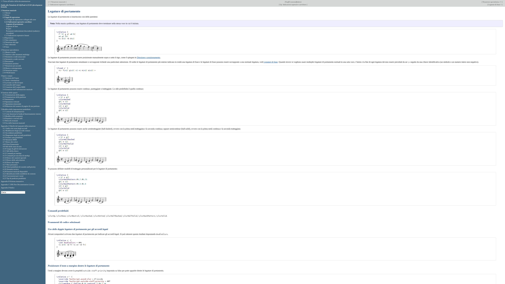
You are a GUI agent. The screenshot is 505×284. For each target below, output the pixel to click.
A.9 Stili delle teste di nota (12, 147)
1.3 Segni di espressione (11, 17)
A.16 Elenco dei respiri (11, 162)
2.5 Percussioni (8, 61)
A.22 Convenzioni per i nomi (13, 176)
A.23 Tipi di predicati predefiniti (14, 178)
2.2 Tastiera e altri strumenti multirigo (16, 54)
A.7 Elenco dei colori (10, 142)
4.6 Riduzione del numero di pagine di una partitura (21, 106)
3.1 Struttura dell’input (11, 78)
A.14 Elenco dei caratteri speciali (14, 158)
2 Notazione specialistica (10, 50)
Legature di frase (271, 62)
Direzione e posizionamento (148, 57)
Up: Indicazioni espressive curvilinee (293, 5)
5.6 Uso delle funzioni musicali (14, 123)
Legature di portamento (14, 24)
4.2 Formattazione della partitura (14, 97)
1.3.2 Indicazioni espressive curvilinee (18, 22)
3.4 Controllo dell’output (12, 85)
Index (299, 2)
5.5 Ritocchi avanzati (10, 121)
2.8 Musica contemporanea (12, 68)
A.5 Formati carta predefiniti (13, 137)
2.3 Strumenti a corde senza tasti (14, 57)
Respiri (8, 29)
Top (286, 2)
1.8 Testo (6, 47)
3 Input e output (6, 76)
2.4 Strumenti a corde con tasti (13, 59)
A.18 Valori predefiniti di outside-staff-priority (19, 167)
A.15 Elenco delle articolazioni (14, 160)
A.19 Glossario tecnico (11, 169)
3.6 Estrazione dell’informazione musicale (18, 89)
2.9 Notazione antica (10, 70)
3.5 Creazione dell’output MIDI (14, 87)
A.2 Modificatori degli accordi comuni (16, 131)
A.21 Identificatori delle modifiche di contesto (19, 174)
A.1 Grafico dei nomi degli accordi (15, 128)
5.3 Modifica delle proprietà (13, 116)
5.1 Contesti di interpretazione (13, 112)
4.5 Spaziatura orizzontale (12, 104)
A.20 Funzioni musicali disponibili (15, 172)
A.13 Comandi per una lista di (16, 156)
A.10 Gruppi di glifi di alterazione (15, 149)
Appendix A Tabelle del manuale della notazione (18, 126)
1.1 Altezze (7, 13)
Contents (292, 2)
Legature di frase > (495, 5)
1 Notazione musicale (8, 10)
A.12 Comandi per (12, 153)
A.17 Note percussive (10, 165)
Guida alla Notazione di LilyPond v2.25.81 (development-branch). (22, 6)
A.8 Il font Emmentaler (11, 144)
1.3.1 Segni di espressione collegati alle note (20, 20)
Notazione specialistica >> (492, 2)
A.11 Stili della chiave (11, 151)
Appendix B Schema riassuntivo (12, 181)
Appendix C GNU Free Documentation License (17, 185)
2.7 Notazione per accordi (12, 66)
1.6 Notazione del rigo (11, 42)
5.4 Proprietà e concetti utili (12, 118)
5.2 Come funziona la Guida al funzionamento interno (22, 114)
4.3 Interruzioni (8, 99)
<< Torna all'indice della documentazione (15, 1)
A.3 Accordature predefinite (12, 133)
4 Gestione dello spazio (9, 93)
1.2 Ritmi (6, 15)
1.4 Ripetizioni (8, 38)
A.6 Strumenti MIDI (10, 140)
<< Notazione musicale (57, 2)
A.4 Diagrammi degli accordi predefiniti (17, 135)
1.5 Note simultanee (10, 40)
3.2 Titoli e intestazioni (11, 80)
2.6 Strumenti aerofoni (11, 64)
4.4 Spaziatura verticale (11, 102)
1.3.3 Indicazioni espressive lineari (16, 35)
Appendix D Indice (7, 188)
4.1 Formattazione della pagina (14, 95)
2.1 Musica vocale (9, 52)
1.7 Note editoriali (9, 44)
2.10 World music (9, 73)
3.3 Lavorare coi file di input (13, 83)
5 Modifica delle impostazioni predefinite (16, 109)
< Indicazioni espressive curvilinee (61, 5)
